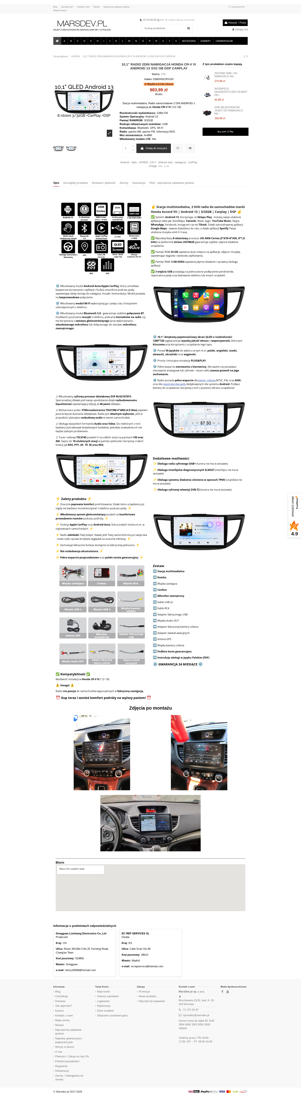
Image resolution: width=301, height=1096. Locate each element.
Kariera (59, 1010)
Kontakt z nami (83, 7)
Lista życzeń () (238, 7)
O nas (58, 1051)
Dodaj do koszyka (156, 148)
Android (124, 162)
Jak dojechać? (67, 7)
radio (134, 162)
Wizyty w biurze (59, 10)
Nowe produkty (147, 996)
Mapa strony (62, 1020)
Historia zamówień (108, 996)
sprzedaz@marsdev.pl (196, 1015)
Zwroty (124, 182)
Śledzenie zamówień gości (112, 1015)
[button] (64, 41)
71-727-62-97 (149, 19)
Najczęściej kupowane (152, 1001)
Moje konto (103, 991)
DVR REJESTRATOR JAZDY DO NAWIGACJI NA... (228, 110)
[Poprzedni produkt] (245, 56)
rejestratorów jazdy (174, 384)
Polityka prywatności (67, 1061)
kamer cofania (207, 380)
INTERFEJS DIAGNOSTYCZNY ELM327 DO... (230, 92)
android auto (165, 162)
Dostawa (60, 1001)
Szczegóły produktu (75, 182)
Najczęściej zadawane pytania (116, 7)
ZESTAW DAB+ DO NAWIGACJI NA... (225, 75)
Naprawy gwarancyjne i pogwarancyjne (68, 1040)
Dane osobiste (105, 1010)
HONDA (143, 162)
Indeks (148, 79)
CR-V (153, 162)
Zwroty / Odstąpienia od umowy (69, 1077)
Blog (55, 7)
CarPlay (192, 162)
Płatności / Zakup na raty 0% (72, 1056)
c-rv (166, 166)
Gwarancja (138, 182)
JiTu (163, 74)
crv (160, 166)
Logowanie (103, 1001)
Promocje (144, 991)
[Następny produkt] (247, 56)
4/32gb (153, 166)
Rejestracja (103, 1005)
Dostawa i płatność (104, 182)
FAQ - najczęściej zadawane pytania (171, 182)
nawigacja (180, 162)
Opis (56, 182)
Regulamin (61, 1066)
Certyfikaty (61, 996)
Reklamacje (62, 1070)
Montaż (96, 7)
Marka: (156, 74)
